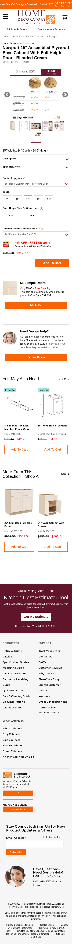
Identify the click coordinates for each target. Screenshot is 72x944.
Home (6, 36)
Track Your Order (49, 651)
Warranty (44, 696)
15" (28, 199)
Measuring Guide (13, 667)
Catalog (7, 656)
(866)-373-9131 (48, 626)
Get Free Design (36, 357)
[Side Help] (41, 208)
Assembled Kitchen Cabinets (29, 36)
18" (38, 199)
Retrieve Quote (12, 651)
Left (11, 215)
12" (17, 199)
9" (7, 199)
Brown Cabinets (12, 745)
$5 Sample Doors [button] (17, 29)
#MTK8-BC (16, 434)
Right (32, 215)
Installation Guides (14, 673)
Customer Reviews (50, 667)
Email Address (33, 838)
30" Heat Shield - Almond (52, 425)
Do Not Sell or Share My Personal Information (27, 934)
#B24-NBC (49, 531)
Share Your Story (49, 679)
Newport (54, 36)
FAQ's (42, 662)
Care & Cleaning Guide (16, 696)
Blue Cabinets (11, 739)
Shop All (32, 476)
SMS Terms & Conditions (49, 712)
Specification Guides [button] (16, 662)
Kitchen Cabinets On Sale (18, 756)
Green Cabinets (12, 751)
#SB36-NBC (17, 531)
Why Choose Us (48, 673)
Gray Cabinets (11, 734)
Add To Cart (52, 263)
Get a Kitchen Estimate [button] (51, 29)
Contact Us (45, 656)
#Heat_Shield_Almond (55, 434)
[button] (65, 17)
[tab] (36, 159)
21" (49, 199)
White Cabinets (12, 728)
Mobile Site (36, 937)
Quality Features (13, 690)
